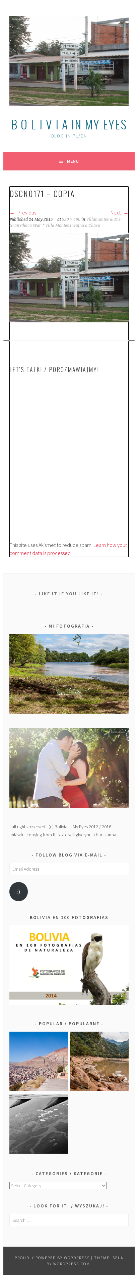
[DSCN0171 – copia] (69, 320)
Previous (26, 212)
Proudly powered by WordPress (52, 1257)
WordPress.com (71, 1263)
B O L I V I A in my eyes (69, 124)
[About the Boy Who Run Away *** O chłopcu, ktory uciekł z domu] (38, 1062)
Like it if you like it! (69, 594)
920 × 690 (71, 219)
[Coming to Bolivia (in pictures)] (38, 1125)
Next (116, 212)
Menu (73, 161)
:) (18, 891)
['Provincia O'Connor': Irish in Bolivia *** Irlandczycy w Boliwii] (99, 1062)
